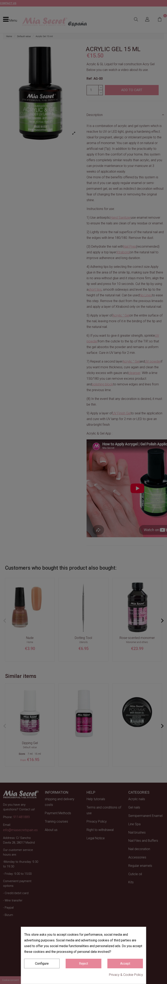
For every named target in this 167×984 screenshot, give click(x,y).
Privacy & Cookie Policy (126, 975)
